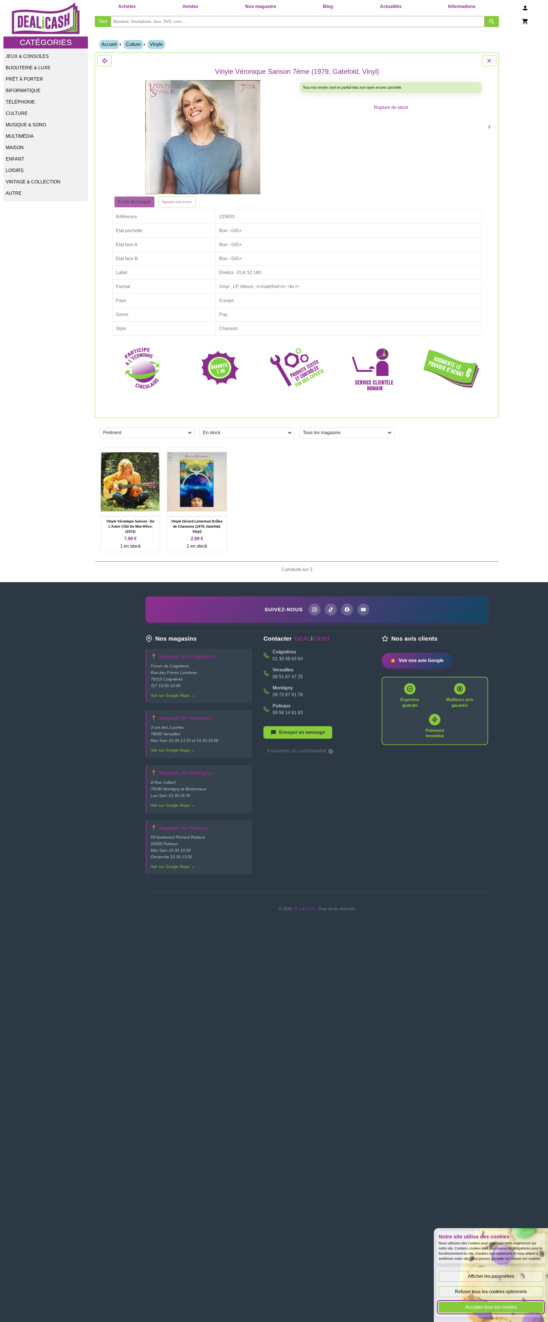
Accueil (109, 44)
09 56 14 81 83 (288, 712)
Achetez (127, 6)
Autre (14, 193)
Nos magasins (260, 6)
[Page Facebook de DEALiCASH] (347, 610)
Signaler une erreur (177, 202)
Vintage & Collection (33, 181)
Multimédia (20, 136)
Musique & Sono (26, 124)
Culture (17, 113)
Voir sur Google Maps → (173, 695)
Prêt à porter (24, 79)
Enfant (15, 159)
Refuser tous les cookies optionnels (491, 1291)
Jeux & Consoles (27, 56)
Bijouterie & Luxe (28, 67)
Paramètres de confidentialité (297, 750)
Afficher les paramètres (491, 1276)
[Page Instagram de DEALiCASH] (315, 610)
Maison (15, 147)
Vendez (190, 6)
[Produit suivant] (489, 126)
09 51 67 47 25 (288, 676)
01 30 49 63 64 (288, 658)
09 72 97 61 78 (288, 694)
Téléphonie (20, 102)
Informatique (23, 90)
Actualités (391, 6)
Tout (102, 21)
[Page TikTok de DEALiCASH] (331, 610)
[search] (298, 21)
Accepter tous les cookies (491, 1307)
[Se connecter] (525, 7)
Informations (462, 6)
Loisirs (15, 170)
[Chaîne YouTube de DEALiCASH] (363, 610)
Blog (328, 6)
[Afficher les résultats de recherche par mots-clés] (492, 21)
